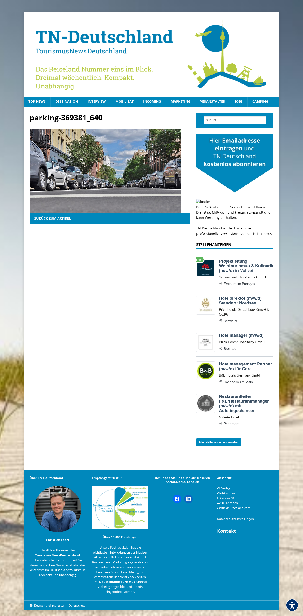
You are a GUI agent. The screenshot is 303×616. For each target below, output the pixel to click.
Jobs (239, 101)
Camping (260, 101)
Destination (66, 101)
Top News (37, 101)
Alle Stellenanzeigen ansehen (219, 442)
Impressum (59, 605)
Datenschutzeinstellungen (235, 519)
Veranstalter (212, 101)
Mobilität (125, 101)
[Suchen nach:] (235, 120)
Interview (97, 101)
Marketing (180, 101)
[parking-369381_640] (105, 210)
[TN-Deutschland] (151, 54)
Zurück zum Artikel (52, 218)
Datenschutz (77, 605)
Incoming (152, 101)
